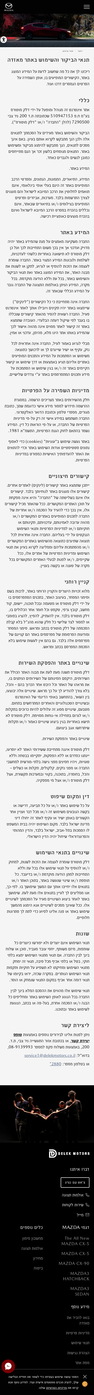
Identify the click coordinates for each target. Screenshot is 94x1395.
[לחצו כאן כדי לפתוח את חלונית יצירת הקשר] (8, 1366)
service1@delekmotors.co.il (49, 1055)
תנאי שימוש (68, 50)
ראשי (80, 50)
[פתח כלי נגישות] (3, 39)
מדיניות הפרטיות (56, 1388)
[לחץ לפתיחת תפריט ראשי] (86, 7)
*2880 (55, 1063)
